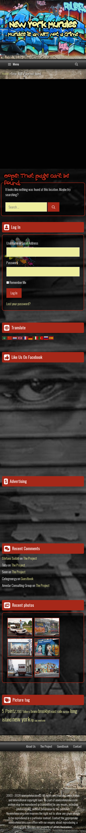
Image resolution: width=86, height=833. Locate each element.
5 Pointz (9, 710)
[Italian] (35, 337)
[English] (20, 337)
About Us (30, 746)
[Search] (53, 207)
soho (35, 720)
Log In (14, 292)
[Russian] (46, 337)
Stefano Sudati (10, 558)
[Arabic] (4, 337)
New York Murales (43, 25)
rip (32, 719)
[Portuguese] (41, 337)
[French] (25, 337)
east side (56, 711)
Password (12, 262)
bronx (34, 711)
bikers (26, 711)
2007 (19, 711)
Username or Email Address (22, 243)
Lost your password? (18, 303)
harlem (66, 712)
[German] (30, 337)
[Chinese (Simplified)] (9, 337)
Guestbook (27, 578)
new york (21, 719)
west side (41, 720)
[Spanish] (51, 337)
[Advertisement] (43, 124)
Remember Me (18, 282)
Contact (77, 746)
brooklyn (44, 711)
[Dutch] (15, 337)
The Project (30, 558)
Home (5, 73)
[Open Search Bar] (76, 64)
